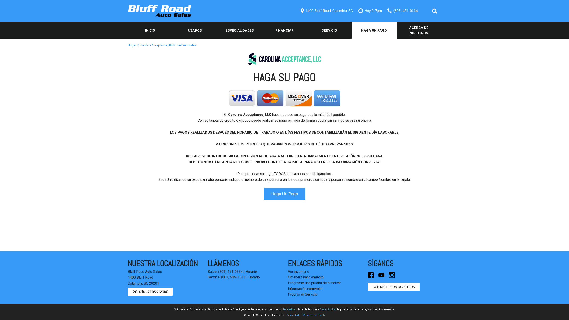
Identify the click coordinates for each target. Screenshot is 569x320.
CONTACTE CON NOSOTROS (394, 287)
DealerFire (289, 309)
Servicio (329, 30)
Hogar (132, 45)
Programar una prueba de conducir (314, 283)
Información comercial (305, 289)
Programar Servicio (303, 294)
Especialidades (240, 30)
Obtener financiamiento (306, 277)
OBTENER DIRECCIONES (150, 292)
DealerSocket (328, 309)
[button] (434, 11)
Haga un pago (374, 30)
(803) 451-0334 (230, 272)
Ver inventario (298, 272)
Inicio (150, 30)
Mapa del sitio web (314, 315)
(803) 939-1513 (233, 277)
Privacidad (292, 315)
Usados (195, 30)
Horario (251, 272)
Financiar (284, 30)
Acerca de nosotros (418, 30)
